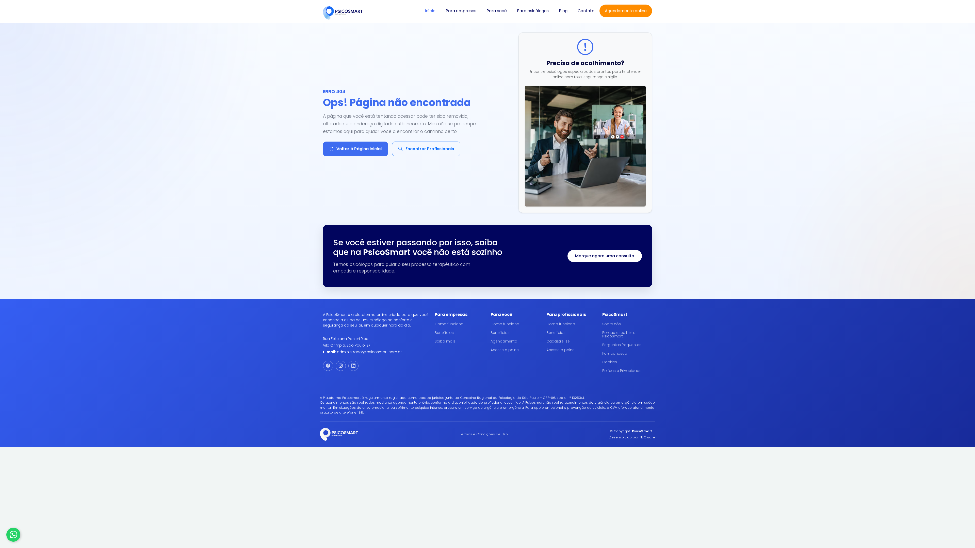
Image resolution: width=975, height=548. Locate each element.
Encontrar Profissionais (429, 149)
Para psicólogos (533, 11)
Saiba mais (445, 341)
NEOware (647, 437)
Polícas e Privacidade (622, 370)
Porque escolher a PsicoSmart (619, 334)
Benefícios (444, 332)
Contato (586, 11)
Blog (563, 11)
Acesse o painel (505, 350)
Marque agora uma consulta (604, 256)
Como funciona (449, 324)
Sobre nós (611, 324)
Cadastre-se (558, 341)
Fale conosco (614, 353)
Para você (496, 11)
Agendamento (504, 341)
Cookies (609, 362)
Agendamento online (626, 11)
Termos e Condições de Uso (483, 434)
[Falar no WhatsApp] (13, 535)
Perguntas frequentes (621, 345)
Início (430, 11)
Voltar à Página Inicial (358, 149)
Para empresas (461, 11)
